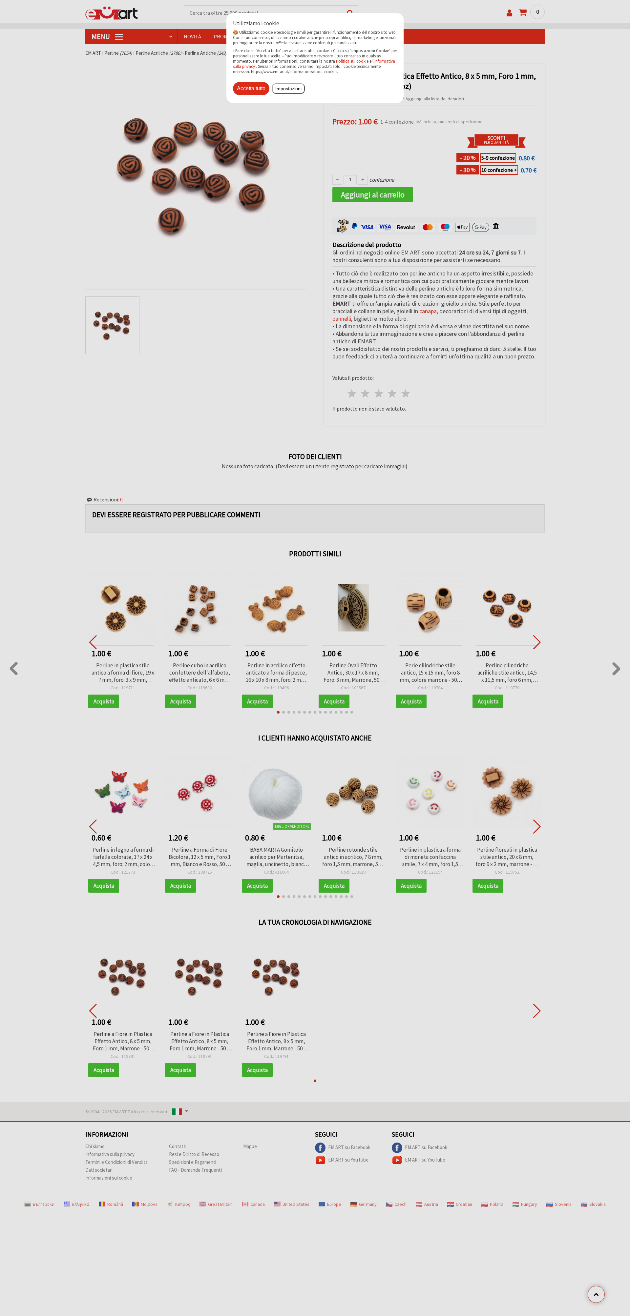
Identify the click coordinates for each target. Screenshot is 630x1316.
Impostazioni (288, 88)
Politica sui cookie (352, 61)
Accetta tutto (251, 88)
